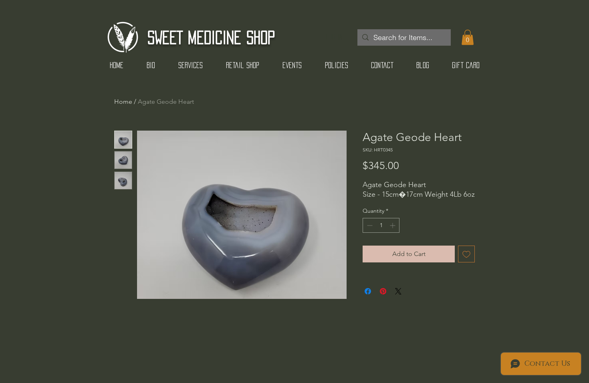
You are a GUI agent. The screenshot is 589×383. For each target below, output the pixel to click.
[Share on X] (398, 291)
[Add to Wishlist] (466, 254)
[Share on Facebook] (368, 291)
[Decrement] (369, 225)
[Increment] (393, 225)
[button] (467, 37)
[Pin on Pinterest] (383, 291)
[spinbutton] (381, 225)
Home (123, 101)
